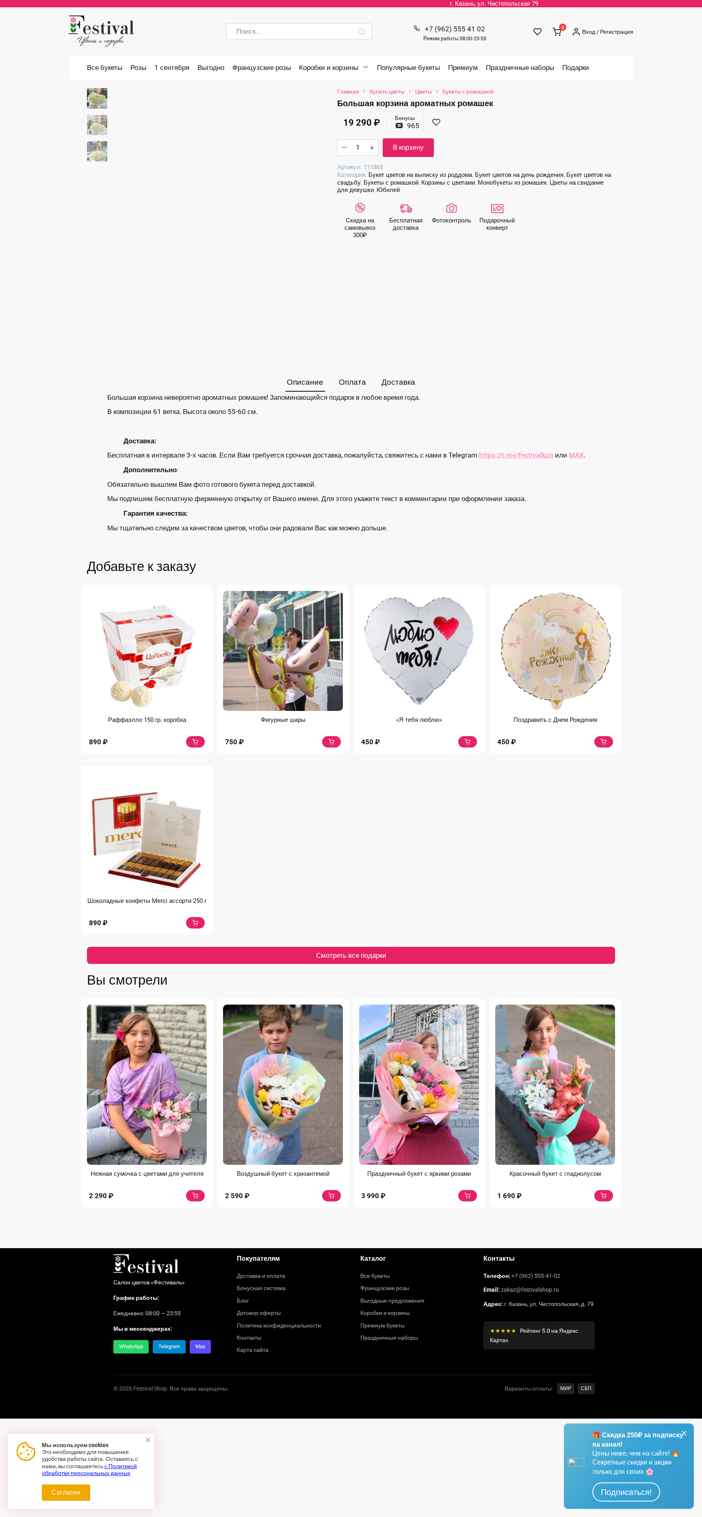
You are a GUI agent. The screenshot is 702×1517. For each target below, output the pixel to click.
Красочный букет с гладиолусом (555, 1173)
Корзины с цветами (448, 182)
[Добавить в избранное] (436, 122)
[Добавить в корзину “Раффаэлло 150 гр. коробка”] (195, 742)
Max (200, 1346)
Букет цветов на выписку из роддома (420, 175)
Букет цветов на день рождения (519, 175)
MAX (576, 455)
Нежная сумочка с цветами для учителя (147, 1173)
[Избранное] (537, 31)
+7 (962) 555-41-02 (535, 1276)
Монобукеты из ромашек (512, 182)
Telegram (169, 1346)
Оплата (352, 382)
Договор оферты (259, 1313)
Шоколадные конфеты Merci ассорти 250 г (146, 901)
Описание (305, 382)
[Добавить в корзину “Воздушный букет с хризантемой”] (331, 1195)
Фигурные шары (283, 720)
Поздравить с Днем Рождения (555, 720)
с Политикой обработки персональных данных (89, 1470)
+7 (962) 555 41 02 (454, 33)
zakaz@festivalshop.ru (530, 1289)
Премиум (463, 67)
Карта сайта (253, 1350)
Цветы (423, 91)
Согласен (66, 1492)
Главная (348, 91)
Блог (243, 1300)
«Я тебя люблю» (419, 720)
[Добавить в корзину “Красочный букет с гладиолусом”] (603, 1195)
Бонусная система (261, 1288)
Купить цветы (387, 91)
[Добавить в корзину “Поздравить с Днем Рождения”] (603, 742)
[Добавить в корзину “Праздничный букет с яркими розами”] (467, 1195)
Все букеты (104, 67)
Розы (138, 67)
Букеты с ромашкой (468, 91)
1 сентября (171, 67)
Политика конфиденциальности (279, 1325)
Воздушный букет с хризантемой (283, 1173)
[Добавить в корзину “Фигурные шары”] (331, 742)
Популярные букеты (408, 67)
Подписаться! (626, 1492)
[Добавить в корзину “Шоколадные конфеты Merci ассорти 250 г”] (195, 923)
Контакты (249, 1337)
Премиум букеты (382, 1325)
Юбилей (388, 190)
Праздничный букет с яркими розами (419, 1173)
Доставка (398, 382)
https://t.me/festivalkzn (516, 455)
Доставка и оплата (261, 1276)
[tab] (305, 382)
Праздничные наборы (520, 67)
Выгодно (210, 67)
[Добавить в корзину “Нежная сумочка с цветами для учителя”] (195, 1195)
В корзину (408, 147)
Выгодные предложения (392, 1300)
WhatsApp (131, 1346)
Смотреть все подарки (351, 955)
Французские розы (261, 67)
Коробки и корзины (328, 67)
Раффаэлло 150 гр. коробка (147, 720)
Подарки (575, 67)
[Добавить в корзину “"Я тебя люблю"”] (467, 742)
